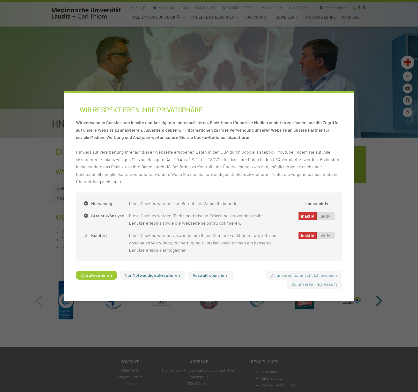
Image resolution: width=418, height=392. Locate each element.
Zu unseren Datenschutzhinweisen (304, 275)
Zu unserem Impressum (314, 284)
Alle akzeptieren (96, 275)
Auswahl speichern (211, 275)
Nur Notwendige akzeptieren (152, 275)
